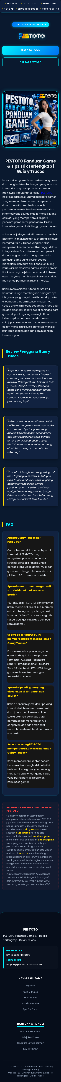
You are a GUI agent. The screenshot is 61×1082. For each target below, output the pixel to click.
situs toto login (28, 9)
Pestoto (12, 3)
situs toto (29, 3)
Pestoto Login (30, 50)
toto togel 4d (50, 9)
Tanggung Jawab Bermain (30, 1043)
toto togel (49, 3)
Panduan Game (30, 1003)
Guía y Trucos (30, 992)
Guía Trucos (30, 997)
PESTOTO (46, 192)
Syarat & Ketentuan (30, 1031)
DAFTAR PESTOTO (30, 62)
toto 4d (9, 9)
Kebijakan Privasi (30, 1037)
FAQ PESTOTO (30, 1048)
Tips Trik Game (30, 1009)
